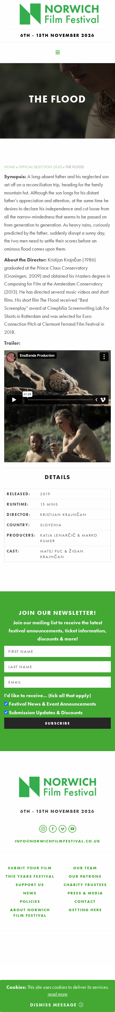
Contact (85, 901)
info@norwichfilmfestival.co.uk (57, 841)
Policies (30, 901)
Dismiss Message (53, 1005)
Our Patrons (85, 876)
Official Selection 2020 (40, 166)
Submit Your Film (30, 867)
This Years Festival (30, 876)
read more (58, 994)
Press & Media (85, 893)
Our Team (85, 867)
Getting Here (85, 909)
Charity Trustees (85, 884)
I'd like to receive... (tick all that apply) (47, 695)
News (30, 893)
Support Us (30, 884)
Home (9, 166)
